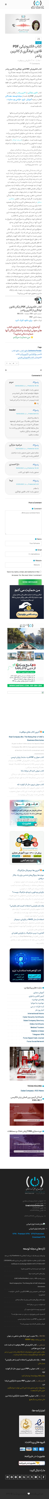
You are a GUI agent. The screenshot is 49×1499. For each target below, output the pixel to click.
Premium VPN (24, 1233)
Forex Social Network (35, 1041)
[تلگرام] (20, 1477)
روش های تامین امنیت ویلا (37, 1274)
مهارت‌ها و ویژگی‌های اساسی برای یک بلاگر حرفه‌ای (30, 1300)
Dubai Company (27, 1090)
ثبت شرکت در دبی (37, 1006)
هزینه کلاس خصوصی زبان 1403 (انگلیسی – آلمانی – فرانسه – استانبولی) (26, 1293)
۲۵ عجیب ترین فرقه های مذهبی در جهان (22, 1336)
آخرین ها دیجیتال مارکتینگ (28, 870)
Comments (36, 63)
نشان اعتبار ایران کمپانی (37, 1228)
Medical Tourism (37, 1027)
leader (12, 410)
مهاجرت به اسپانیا (37, 1003)
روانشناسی (32, 354)
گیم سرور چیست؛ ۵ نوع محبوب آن (34, 1309)
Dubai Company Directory (34, 1020)
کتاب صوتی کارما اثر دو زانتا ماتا (32, 770)
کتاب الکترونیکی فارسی (26, 357)
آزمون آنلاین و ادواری (36, 996)
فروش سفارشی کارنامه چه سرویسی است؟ (32, 1324)
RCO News (39, 1090)
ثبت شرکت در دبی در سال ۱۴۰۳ (36, 1305)
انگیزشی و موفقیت (24, 60)
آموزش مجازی (38, 992)
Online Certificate (37, 1024)
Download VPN (38, 1237)
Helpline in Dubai (37, 1031)
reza (43, 1359)
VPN (15, 1233)
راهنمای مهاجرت (38, 999)
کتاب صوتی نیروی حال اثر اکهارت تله (30, 784)
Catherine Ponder (35, 350)
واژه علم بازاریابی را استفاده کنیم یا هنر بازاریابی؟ (27, 905)
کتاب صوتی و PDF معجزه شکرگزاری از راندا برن (22, 1395)
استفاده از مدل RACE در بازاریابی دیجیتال (29, 919)
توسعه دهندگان (11, 96)
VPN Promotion (37, 1233)
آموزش (29, 99)
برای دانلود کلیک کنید (23, 320)
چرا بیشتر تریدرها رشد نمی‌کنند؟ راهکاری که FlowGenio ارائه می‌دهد (24, 1256)
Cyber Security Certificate (33, 1017)
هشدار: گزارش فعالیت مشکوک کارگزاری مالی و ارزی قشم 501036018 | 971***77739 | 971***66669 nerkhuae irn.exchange (24, 1262)
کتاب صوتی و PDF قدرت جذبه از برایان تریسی (27, 757)
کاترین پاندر (24, 354)
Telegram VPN (38, 1034)
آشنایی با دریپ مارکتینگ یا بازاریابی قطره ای (28, 933)
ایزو (23, 99)
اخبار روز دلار (39, 1010)
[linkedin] (7, 1477)
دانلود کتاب (24, 350)
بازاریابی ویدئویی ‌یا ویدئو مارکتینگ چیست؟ (28, 892)
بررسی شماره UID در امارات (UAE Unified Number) (29, 1278)
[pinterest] (12, 1477)
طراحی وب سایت (14, 99)
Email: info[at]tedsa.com (34, 1205)
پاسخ (37, 382)
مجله (20, 96)
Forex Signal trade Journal (33, 1038)
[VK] (16, 1477)
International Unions (36, 1013)
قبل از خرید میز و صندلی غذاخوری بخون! (33, 1269)
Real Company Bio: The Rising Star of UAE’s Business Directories (27, 1285)
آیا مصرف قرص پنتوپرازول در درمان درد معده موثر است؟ (28, 1314)
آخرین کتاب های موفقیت (29, 732)
